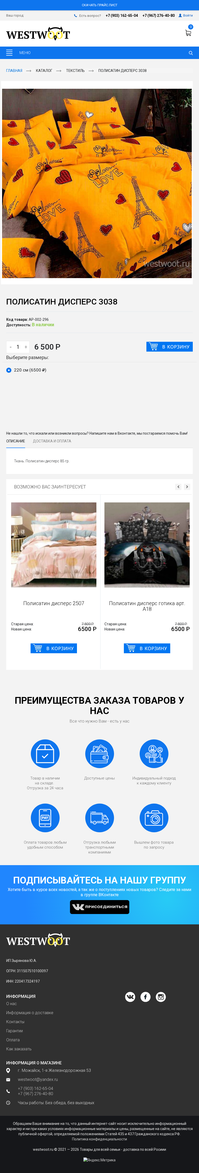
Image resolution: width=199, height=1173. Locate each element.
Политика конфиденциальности (99, 1139)
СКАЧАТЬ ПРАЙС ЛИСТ (99, 5)
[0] (189, 32)
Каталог (44, 71)
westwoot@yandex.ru (38, 1079)
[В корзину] (169, 347)
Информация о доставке (29, 1012)
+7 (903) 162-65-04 (122, 15)
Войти (188, 15)
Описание (15, 441)
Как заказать (19, 1048)
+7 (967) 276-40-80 (159, 15)
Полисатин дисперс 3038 (122, 71)
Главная (14, 71)
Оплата (13, 1039)
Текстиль (75, 71)
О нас (11, 1003)
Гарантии (14, 1030)
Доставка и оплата (52, 441)
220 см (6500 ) (30, 370)
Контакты (15, 1021)
